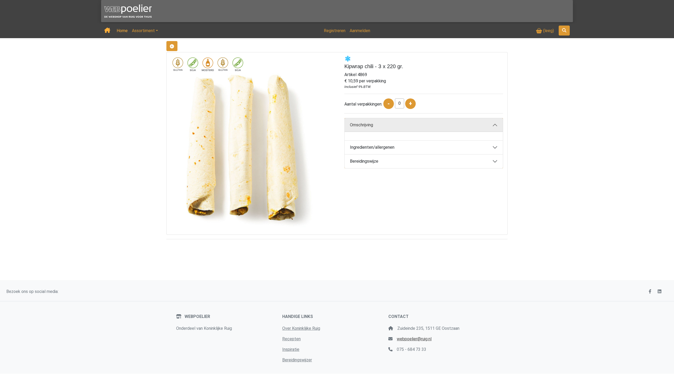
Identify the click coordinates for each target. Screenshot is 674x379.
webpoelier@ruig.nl (414, 338)
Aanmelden (360, 30)
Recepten (291, 338)
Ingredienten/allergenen (372, 147)
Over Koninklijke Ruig (301, 328)
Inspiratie (290, 349)
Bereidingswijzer (297, 359)
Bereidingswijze (364, 161)
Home (122, 30)
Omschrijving (361, 124)
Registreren (334, 30)
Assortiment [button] (143, 30)
